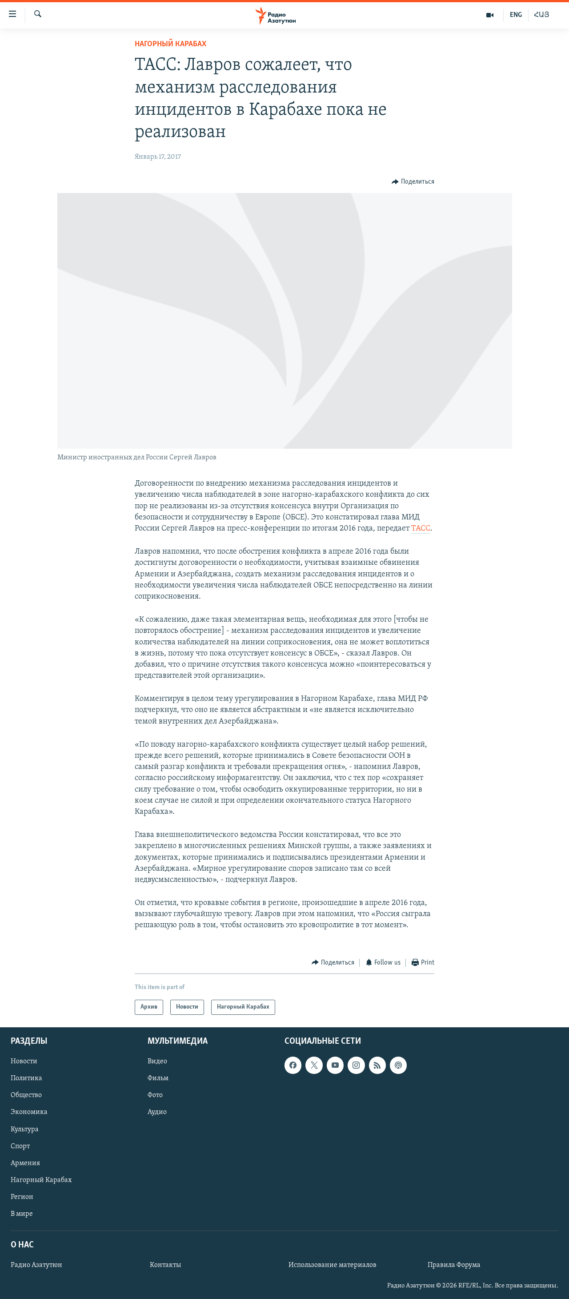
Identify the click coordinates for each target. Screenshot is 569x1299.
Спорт (20, 1146)
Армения (25, 1163)
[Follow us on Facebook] (292, 1065)
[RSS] (377, 1065)
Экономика (29, 1112)
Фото (155, 1095)
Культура (25, 1129)
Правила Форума (454, 1265)
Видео (157, 1062)
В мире (22, 1214)
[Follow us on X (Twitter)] (313, 1065)
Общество (26, 1095)
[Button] (413, 182)
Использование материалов (333, 1265)
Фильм (158, 1078)
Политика (26, 1078)
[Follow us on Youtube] (335, 1065)
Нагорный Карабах (170, 44)
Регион (22, 1197)
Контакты (165, 1265)
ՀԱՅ (541, 15)
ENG (516, 15)
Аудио (157, 1112)
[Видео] (490, 15)
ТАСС (420, 529)
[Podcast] (398, 1065)
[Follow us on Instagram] (356, 1065)
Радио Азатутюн (36, 1265)
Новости (24, 1062)
